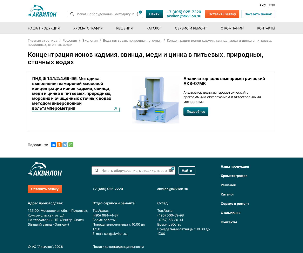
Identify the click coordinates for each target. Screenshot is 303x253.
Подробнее (196, 111)
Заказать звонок (258, 14)
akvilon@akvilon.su (184, 16)
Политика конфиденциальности (118, 247)
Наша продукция (44, 28)
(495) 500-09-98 (170, 215)
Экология (90, 40)
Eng (272, 5)
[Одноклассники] (59, 144)
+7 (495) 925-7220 (184, 12)
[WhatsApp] (70, 144)
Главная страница (42, 40)
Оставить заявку (222, 14)
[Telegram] (64, 144)
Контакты (266, 28)
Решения (124, 28)
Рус (263, 5)
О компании (232, 28)
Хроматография (88, 28)
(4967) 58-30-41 (170, 220)
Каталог (154, 28)
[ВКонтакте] (53, 144)
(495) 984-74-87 (105, 215)
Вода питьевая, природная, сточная (132, 40)
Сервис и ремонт (191, 28)
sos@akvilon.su (116, 234)
